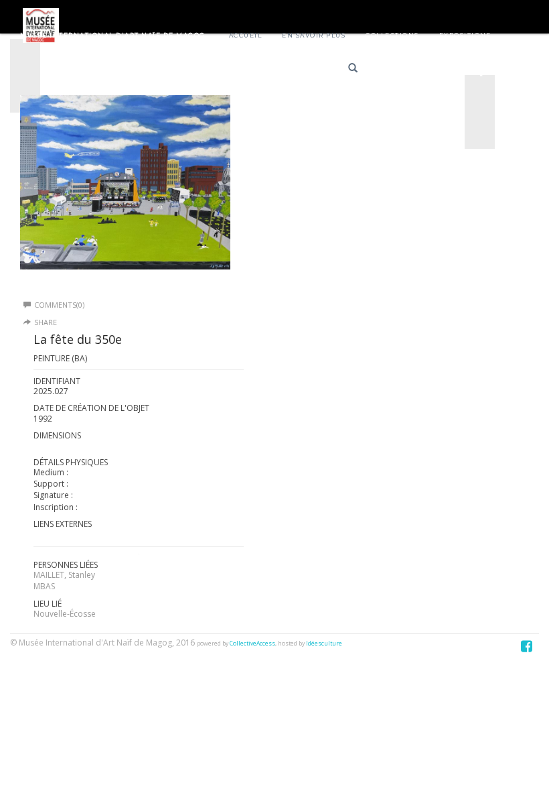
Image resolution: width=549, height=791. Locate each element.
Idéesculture (324, 644)
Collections (392, 35)
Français (396, 70)
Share (45, 322)
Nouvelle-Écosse (64, 613)
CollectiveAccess (252, 644)
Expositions (465, 35)
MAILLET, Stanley (64, 575)
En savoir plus (313, 35)
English (444, 70)
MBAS (44, 586)
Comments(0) (59, 305)
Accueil (245, 35)
